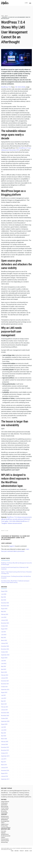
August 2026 (4, 591)
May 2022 (3, 666)
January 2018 (4, 776)
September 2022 (5, 654)
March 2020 (4, 738)
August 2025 (4, 608)
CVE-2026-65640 (20, 87)
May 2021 (3, 701)
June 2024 (3, 617)
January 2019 (4, 767)
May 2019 (3, 761)
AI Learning (4, 811)
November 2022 (5, 649)
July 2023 (3, 631)
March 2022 (4, 672)
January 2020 (4, 744)
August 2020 (4, 724)
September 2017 (5, 779)
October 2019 (4, 753)
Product (22, 850)
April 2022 (3, 669)
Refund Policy (4, 842)
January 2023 (4, 643)
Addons (26, 850)
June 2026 (3, 594)
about (6, 15)
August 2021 (4, 692)
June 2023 (3, 634)
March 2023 (4, 640)
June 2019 (3, 759)
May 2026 (3, 597)
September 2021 (5, 689)
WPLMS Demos (5, 816)
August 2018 (4, 773)
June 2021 (3, 698)
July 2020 (3, 727)
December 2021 (5, 680)
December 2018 (5, 770)
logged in (12, 546)
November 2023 (5, 623)
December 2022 (5, 646)
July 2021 (3, 695)
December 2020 (5, 712)
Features (3, 832)
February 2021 (4, 706)
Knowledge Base (5, 821)
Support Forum (4, 824)
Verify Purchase (5, 818)
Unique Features (5, 801)
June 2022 (3, 663)
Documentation (5, 839)
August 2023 (4, 628)
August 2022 (4, 657)
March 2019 (4, 764)
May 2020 (3, 733)
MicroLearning (4, 806)
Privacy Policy (4, 826)
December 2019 (5, 747)
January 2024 (4, 620)
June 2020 (3, 730)
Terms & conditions (5, 827)
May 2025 (3, 611)
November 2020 (5, 715)
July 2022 (3, 660)
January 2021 (4, 709)
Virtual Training (4, 808)
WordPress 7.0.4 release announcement (19, 517)
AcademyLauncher (5, 835)
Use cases (3, 831)
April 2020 (3, 735)
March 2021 (4, 704)
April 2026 (3, 600)
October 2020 (4, 718)
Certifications (4, 803)
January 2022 (4, 678)
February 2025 (4, 614)
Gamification (4, 804)
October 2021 (4, 686)
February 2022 (4, 675)
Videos (2, 822)
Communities (4, 812)
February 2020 (4, 741)
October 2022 (4, 652)
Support (3, 837)
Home (12, 850)
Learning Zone (4, 809)
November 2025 (5, 605)
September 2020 (5, 721)
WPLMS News (4, 819)
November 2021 (5, 683)
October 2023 (4, 626)
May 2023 (3, 637)
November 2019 (5, 750)
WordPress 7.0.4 (6, 87)
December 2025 (5, 602)
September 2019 (5, 756)
